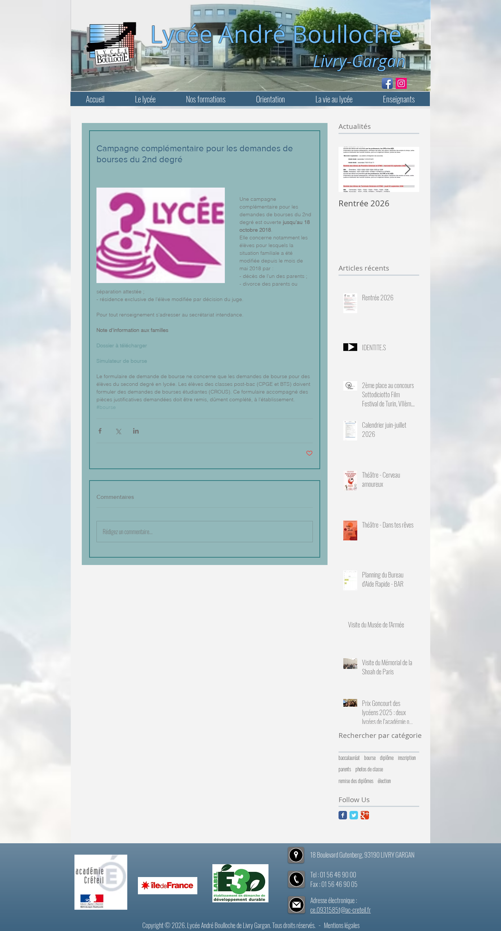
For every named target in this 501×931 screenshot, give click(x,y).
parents (345, 769)
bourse (370, 757)
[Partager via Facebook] (99, 430)
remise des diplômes (356, 781)
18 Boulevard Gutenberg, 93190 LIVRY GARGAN (362, 854)
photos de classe (369, 769)
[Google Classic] (365, 815)
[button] (145, 99)
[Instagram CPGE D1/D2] (401, 83)
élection (384, 781)
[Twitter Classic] (354, 815)
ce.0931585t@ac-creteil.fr (340, 909)
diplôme (387, 757)
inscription (407, 757)
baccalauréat (349, 757)
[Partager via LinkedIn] (135, 430)
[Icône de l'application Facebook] (387, 83)
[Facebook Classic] (343, 815)
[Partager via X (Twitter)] (117, 430)
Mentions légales (341, 925)
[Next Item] (407, 169)
